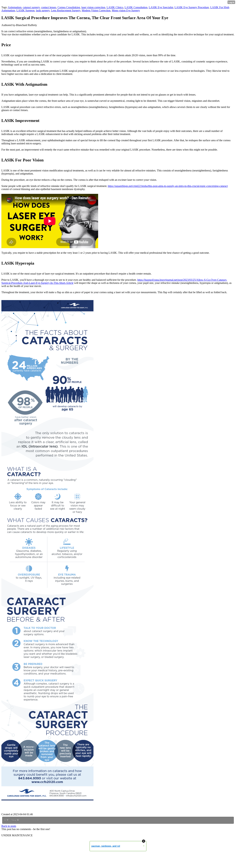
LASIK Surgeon (25, 10)
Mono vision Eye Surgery (126, 10)
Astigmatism (14, 7)
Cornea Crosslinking (69, 7)
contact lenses (48, 7)
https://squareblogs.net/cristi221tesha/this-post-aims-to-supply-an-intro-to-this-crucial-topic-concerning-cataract (168, 186)
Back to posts (8, 826)
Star (14, 820)
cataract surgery (31, 7)
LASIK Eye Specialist (161, 7)
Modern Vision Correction (96, 10)
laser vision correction (93, 7)
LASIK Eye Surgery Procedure (191, 7)
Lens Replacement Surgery (65, 10)
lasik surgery (43, 10)
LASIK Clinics (115, 7)
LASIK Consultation (136, 7)
